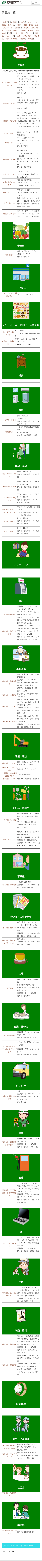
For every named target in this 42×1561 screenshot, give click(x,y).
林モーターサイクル (9, 721)
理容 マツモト (9, 531)
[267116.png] (21, 395)
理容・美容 (34, 25)
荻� (13, 1551)
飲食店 (5, 22)
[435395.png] (21, 654)
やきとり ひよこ (9, 192)
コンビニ (22, 22)
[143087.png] (21, 50)
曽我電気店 (9, 432)
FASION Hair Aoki (9, 486)
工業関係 (25, 28)
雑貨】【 (20, 25)
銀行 (17, 28)
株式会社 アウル (9, 779)
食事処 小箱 (9, 143)
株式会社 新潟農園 (9, 1344)
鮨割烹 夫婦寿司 (9, 214)
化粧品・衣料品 (11, 30)
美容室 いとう (9, 521)
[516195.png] (21, 1217)
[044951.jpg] (21, 231)
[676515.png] (21, 861)
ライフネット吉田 (9, 420)
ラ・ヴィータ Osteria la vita (23, 1546)
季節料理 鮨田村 (9, 159)
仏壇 (9, 33)
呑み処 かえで (9, 133)
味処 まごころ (9, 203)
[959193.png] (21, 1162)
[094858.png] (21, 451)
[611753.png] (21, 1118)
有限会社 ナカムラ (9, 706)
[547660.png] (21, 1315)
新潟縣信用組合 (9, 614)
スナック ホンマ (9, 174)
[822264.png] (21, 1424)
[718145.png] (21, 310)
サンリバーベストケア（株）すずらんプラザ (9, 1049)
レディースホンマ (9, 839)
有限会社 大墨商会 (9, 695)
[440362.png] (21, 272)
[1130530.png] (21, 1267)
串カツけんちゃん (9, 103)
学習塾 (30, 39)
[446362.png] (21, 1011)
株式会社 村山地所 (9, 885)
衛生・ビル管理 (11, 39)
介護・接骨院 (19, 33)
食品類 (13, 22)
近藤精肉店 (9, 255)
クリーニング (8, 28)
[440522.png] (21, 1389)
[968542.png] (21, 549)
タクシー (30, 33)
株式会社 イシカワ (9, 763)
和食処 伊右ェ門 (9, 121)
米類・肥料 (27, 36)
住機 (18, 36)
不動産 (22, 30)
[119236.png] (21, 959)
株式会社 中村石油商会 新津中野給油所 (9, 1192)
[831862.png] (21, 741)
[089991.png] (21, 1510)
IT (13, 36)
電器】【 (27, 25)
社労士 (22, 39)
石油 (8, 36)
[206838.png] (21, 586)
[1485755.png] (21, 902)
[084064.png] (21, 1070)
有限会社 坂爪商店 (9, 1365)
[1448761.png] (21, 1472)
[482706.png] (21, 360)
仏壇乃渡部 (9, 988)
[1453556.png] (21, 793)
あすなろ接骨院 (9, 1036)
